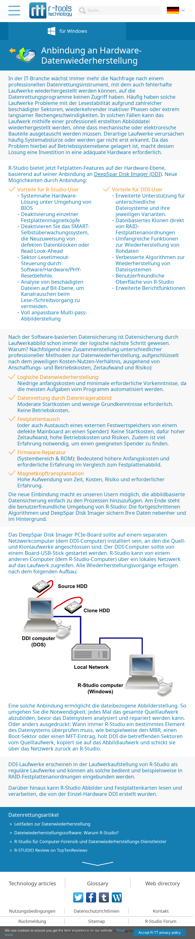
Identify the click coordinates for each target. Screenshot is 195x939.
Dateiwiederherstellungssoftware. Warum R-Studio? (66, 832)
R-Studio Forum (160, 921)
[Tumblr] (104, 897)
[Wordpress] (117, 897)
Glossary (97, 883)
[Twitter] (78, 897)
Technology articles (32, 883)
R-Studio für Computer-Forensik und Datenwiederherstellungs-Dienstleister (90, 841)
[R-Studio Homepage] (22, 55)
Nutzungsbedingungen (32, 911)
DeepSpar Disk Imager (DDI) (128, 173)
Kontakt (161, 911)
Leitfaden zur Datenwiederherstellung (52, 824)
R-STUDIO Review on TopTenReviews (51, 850)
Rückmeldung (32, 921)
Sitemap (96, 921)
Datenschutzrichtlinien (96, 911)
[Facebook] (91, 897)
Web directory (162, 883)
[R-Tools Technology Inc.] (50, 10)
